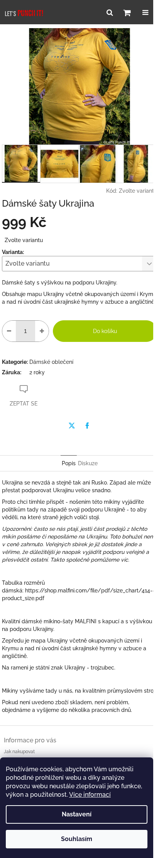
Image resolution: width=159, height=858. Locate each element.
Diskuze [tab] (88, 463)
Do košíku (105, 331)
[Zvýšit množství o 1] (42, 331)
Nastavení (76, 814)
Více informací (90, 794)
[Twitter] (72, 425)
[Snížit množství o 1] (9, 331)
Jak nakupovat (19, 751)
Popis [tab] (69, 463)
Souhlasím (76, 839)
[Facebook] (87, 425)
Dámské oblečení (51, 362)
